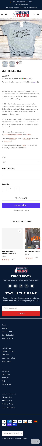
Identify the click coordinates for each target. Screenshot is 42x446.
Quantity (6, 184)
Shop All (5, 328)
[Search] (7, 14)
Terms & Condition (8, 407)
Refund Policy (7, 400)
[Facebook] (10, 286)
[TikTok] (21, 286)
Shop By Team (7, 332)
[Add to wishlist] (20, 231)
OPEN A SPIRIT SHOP (21, 7)
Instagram (7, 141)
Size (3, 157)
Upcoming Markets (8, 358)
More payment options (21, 210)
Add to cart (21, 198)
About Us (5, 378)
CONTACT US (9, 7)
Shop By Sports (7, 338)
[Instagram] (15, 286)
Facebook (12, 139)
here (23, 145)
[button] (21, 79)
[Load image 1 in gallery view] (21, 39)
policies (28, 134)
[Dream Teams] (21, 14)
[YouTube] (32, 286)
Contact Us (6, 374)
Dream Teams (10, 439)
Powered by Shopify (20, 439)
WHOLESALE (33, 7)
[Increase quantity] (16, 188)
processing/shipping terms (13, 134)
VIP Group (26, 139)
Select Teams (6, 361)
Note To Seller (8, 168)
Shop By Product (8, 335)
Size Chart (5, 355)
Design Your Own (8, 351)
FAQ (3, 381)
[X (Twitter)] (26, 286)
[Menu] (2, 14)
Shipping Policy (7, 404)
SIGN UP (21, 313)
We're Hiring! (6, 384)
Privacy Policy (7, 397)
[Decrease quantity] (4, 188)
